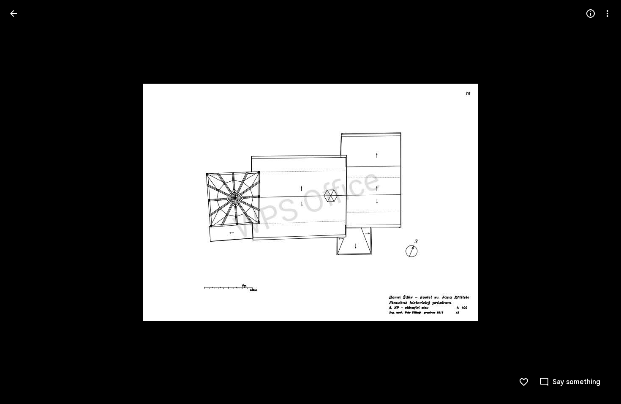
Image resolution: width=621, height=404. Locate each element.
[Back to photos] (13, 13)
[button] (23, 202)
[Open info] (590, 13)
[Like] (524, 382)
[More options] (607, 13)
